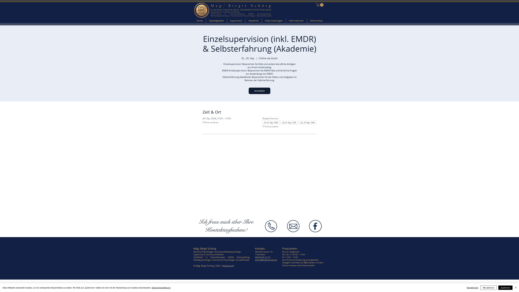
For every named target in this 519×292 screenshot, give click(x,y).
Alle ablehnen (488, 287)
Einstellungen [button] (472, 287)
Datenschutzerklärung (161, 287)
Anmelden (259, 90)
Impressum (228, 265)
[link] (320, 5)
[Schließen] (515, 288)
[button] (216, 21)
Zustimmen (505, 287)
